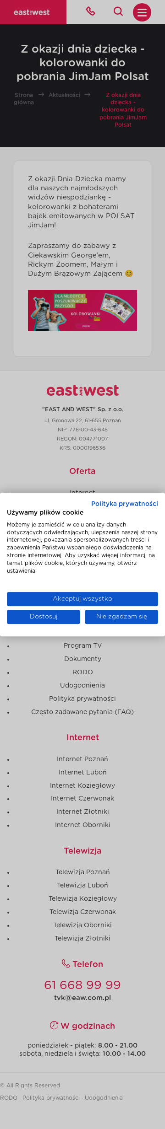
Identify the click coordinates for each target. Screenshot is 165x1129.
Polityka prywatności (124, 504)
